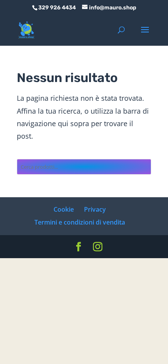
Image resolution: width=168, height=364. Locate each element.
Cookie (64, 209)
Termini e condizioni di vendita (79, 222)
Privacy (95, 209)
